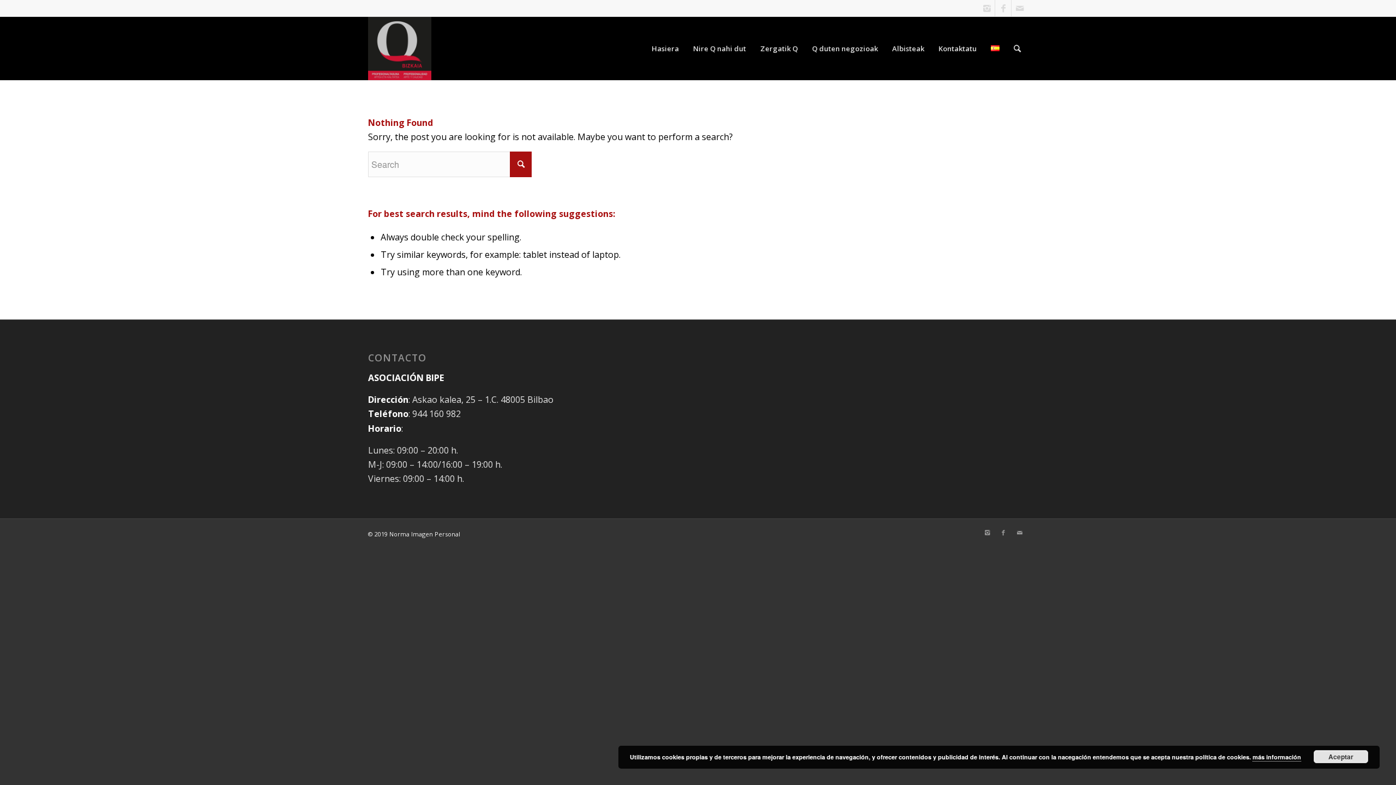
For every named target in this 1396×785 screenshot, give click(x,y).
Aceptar (1340, 757)
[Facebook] (1003, 8)
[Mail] (1020, 8)
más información (1277, 757)
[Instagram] (987, 8)
